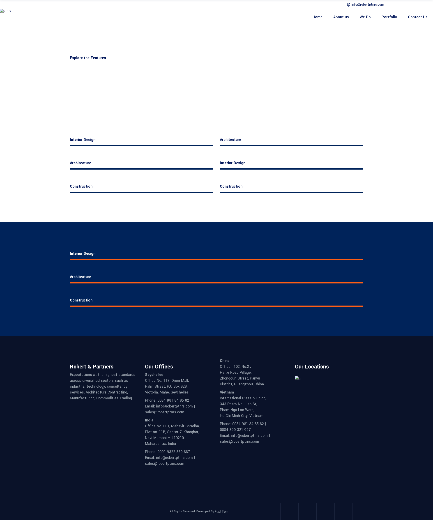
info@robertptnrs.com (368, 4)
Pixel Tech (221, 512)
